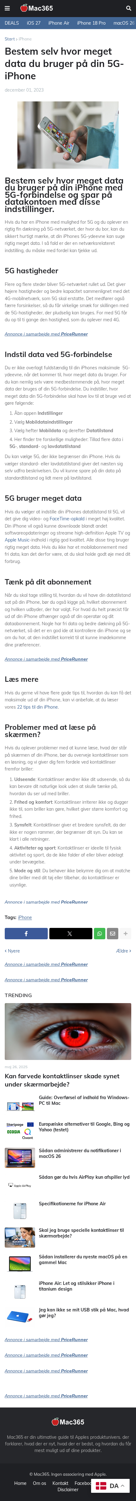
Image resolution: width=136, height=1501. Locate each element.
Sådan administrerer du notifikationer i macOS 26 (80, 1153)
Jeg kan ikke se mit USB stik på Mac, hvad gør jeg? (84, 1312)
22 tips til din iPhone (37, 707)
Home (20, 1483)
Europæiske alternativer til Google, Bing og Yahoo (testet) (84, 1127)
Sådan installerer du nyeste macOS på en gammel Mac (83, 1259)
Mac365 (41, 1474)
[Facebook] (26, 933)
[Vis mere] (125, 933)
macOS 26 (124, 23)
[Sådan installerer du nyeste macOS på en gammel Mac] (20, 1264)
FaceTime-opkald (67, 519)
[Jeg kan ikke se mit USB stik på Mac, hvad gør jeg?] (20, 1317)
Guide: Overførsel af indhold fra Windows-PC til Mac (84, 1100)
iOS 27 (33, 23)
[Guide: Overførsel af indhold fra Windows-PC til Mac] (20, 1105)
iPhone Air (58, 23)
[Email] (112, 933)
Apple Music (17, 540)
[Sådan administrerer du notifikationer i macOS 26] (20, 1158)
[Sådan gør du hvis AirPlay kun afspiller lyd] (20, 1184)
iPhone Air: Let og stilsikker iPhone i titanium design (76, 1286)
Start (10, 38)
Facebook (84, 1483)
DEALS (12, 23)
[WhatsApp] (99, 933)
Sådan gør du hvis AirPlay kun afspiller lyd (84, 1177)
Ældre (122, 951)
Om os (39, 1483)
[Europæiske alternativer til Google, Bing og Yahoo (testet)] (20, 1131)
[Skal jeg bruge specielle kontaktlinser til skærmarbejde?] (20, 1237)
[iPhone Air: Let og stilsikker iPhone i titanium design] (20, 1290)
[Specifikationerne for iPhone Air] (20, 1211)
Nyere (14, 951)
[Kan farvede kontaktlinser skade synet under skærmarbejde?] (68, 1031)
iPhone (25, 38)
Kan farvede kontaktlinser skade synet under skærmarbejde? (62, 1080)
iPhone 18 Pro (91, 23)
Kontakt (60, 1483)
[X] (70, 933)
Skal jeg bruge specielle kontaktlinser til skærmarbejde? (81, 1233)
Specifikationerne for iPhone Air (72, 1204)
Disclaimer (68, 1489)
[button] (7, 8)
